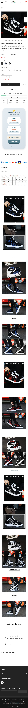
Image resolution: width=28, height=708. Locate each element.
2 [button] (6, 40)
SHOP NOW (14, 141)
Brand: (2, 54)
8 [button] (15, 40)
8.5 (13, 70)
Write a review (14, 630)
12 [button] (21, 40)
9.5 (17, 70)
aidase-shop (13, 54)
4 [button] (9, 40)
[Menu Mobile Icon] (2, 2)
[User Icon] (21, 2)
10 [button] (18, 40)
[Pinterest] (2, 682)
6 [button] (12, 40)
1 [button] (5, 40)
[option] (14, 25)
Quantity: (3, 74)
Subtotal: (3, 79)
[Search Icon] (6, 2)
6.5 (2, 70)
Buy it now (14, 89)
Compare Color (22, 35)
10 (20, 70)
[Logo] (14, 2)
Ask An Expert (19, 154)
